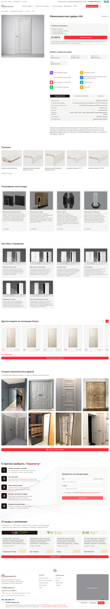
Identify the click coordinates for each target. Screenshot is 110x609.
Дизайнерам (17, 1)
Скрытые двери (43, 583)
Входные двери (43, 578)
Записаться (83, 498)
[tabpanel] (79, 109)
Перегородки (43, 585)
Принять (101, 603)
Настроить (84, 603)
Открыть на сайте (8, 546)
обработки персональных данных (90, 492)
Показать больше (6, 173)
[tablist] (79, 96)
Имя (63, 479)
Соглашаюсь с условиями (82, 492)
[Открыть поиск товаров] (100, 6)
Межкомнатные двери (45, 580)
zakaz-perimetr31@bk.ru (9, 591)
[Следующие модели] (107, 321)
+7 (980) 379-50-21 (94, 2)
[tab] (60, 96)
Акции (10, 1)
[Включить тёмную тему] (107, 6)
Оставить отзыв (55, 556)
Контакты (4, 1)
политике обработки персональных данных (55, 606)
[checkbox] (62, 492)
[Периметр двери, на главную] (7, 6)
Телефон (64, 485)
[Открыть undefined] (105, 2)
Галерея (24, 1)
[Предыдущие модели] (103, 321)
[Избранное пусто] (103, 6)
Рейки (40, 587)
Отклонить (93, 603)
